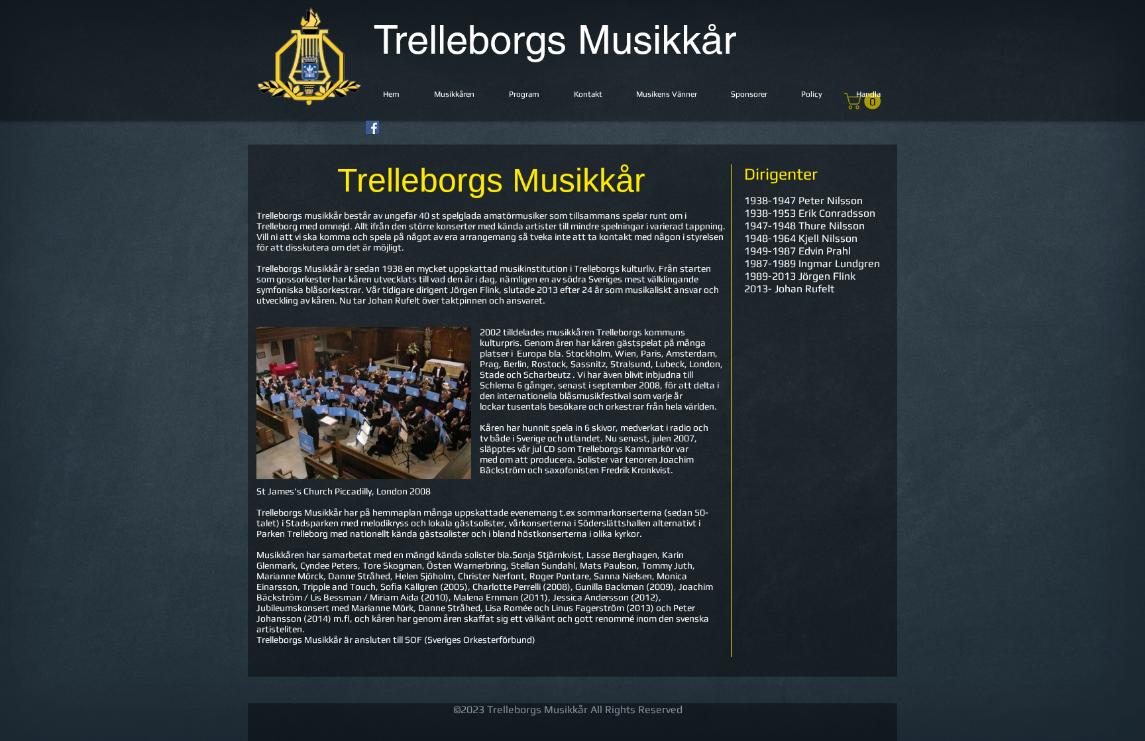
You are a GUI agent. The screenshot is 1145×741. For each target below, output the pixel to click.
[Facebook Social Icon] (372, 127)
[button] (454, 94)
